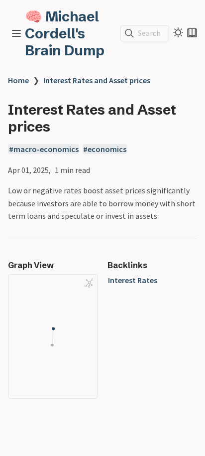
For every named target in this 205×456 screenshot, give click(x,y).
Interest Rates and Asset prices (96, 80)
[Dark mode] (178, 32)
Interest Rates (132, 280)
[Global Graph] (89, 283)
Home (18, 80)
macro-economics (46, 149)
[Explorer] (16, 33)
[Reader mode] (192, 32)
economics (107, 149)
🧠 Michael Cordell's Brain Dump (64, 33)
